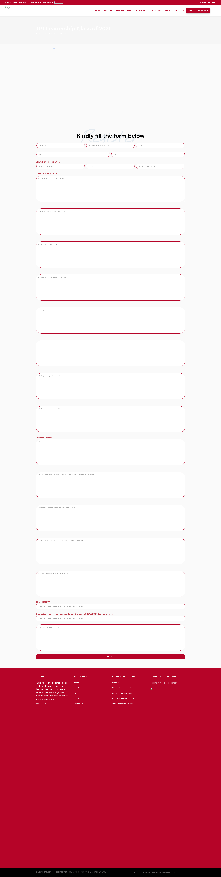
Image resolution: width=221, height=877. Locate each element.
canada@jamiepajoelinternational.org (28, 2)
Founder (115, 683)
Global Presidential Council (122, 693)
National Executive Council (123, 698)
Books (202, 2)
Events (211, 2)
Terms (135, 872)
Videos (76, 698)
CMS (104, 872)
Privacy (143, 872)
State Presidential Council (122, 704)
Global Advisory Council (121, 688)
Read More (41, 703)
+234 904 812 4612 (158, 872)
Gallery (76, 693)
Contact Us (78, 704)
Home (38, 33)
